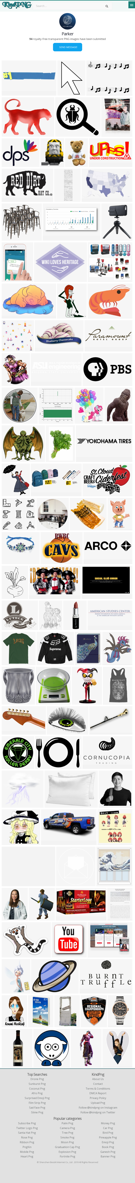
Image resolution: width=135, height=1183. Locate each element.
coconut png (37, 1088)
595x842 (113, 918)
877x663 (7, 165)
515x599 (7, 991)
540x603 (7, 494)
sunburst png (37, 1084)
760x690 (103, 843)
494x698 (114, 1025)
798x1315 (61, 1025)
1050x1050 (95, 628)
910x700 (7, 884)
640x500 (7, 134)
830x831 (62, 884)
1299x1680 (109, 134)
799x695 (75, 528)
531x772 (108, 1065)
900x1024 (109, 663)
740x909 (7, 596)
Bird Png (108, 1132)
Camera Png (67, 1128)
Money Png (108, 1123)
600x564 (7, 528)
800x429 (85, 991)
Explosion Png (67, 1152)
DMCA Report (97, 1093)
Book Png (108, 1147)
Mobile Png (27, 1152)
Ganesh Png (107, 1152)
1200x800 (48, 843)
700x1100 (8, 1025)
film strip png (37, 1103)
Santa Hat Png (27, 1132)
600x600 (51, 459)
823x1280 (64, 93)
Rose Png (27, 1137)
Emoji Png (108, 1142)
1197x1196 (44, 528)
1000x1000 (9, 421)
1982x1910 (9, 349)
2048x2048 (9, 702)
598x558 (93, 279)
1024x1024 (109, 238)
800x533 (95, 732)
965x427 (36, 494)
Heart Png (27, 1156)
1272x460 (91, 349)
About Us (98, 1079)
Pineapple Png (108, 1137)
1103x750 (53, 732)
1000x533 (89, 383)
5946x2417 (41, 279)
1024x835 (8, 628)
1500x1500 (9, 562)
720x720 (44, 421)
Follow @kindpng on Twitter (98, 1112)
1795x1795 (71, 628)
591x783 (34, 918)
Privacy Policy (98, 1098)
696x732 (102, 884)
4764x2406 (9, 199)
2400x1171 (9, 732)
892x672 (46, 562)
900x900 (7, 238)
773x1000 (8, 316)
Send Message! (67, 47)
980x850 (61, 134)
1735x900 (89, 766)
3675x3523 (88, 1025)
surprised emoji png (37, 1098)
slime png (37, 1112)
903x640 (7, 955)
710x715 (7, 766)
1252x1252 (43, 702)
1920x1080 (89, 596)
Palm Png (67, 1123)
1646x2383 (72, 165)
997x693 (50, 805)
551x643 (63, 316)
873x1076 (81, 421)
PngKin (27, 1147)
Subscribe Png (27, 1123)
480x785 (77, 702)
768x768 (57, 955)
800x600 (82, 459)
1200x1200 (46, 628)
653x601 (7, 843)
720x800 (7, 383)
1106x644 (88, 199)
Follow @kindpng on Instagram (98, 1107)
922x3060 (8, 1065)
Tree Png (67, 1132)
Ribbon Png (27, 1142)
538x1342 (77, 1065)
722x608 (7, 459)
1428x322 (37, 383)
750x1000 (110, 702)
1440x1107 (95, 955)
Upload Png (98, 1103)
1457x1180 (38, 991)
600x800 (110, 421)
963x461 (48, 238)
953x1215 (47, 165)
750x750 (40, 349)
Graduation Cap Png (67, 1147)
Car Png (108, 1128)
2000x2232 (9, 918)
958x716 (92, 93)
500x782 (34, 1025)
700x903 (7, 279)
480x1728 (61, 199)
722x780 (104, 805)
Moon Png (67, 1142)
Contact (98, 1084)
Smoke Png (67, 1137)
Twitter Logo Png (27, 1128)
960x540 (7, 93)
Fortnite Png (67, 1156)
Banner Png (108, 1156)
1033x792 (94, 316)
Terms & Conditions (98, 1088)
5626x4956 (9, 805)
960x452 (95, 165)
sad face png (37, 1107)
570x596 (39, 1065)
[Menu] (131, 4)
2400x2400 (91, 562)
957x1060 (114, 528)
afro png (37, 1093)
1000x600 (43, 663)
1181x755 (89, 494)
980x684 (41, 766)
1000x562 (36, 596)
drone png (37, 1079)
